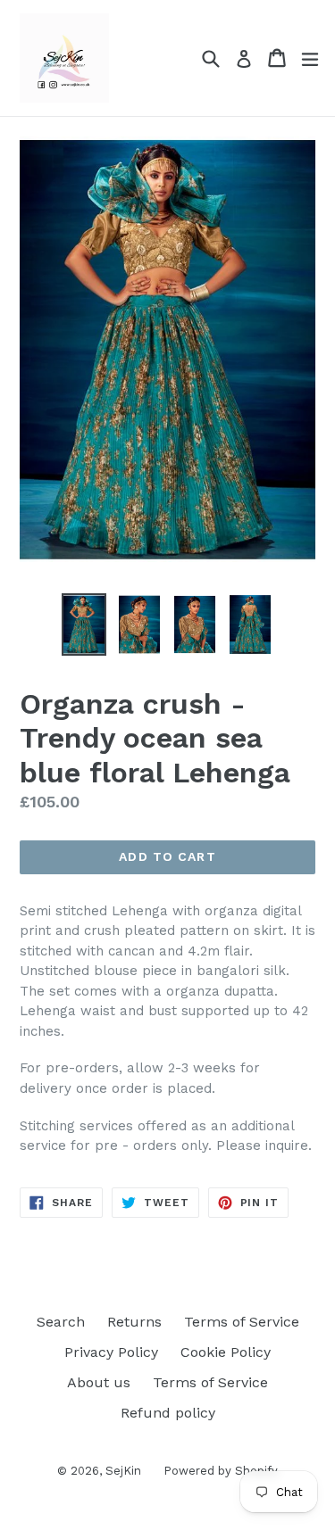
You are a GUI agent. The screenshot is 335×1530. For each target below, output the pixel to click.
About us (98, 1382)
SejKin (123, 1470)
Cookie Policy (225, 1352)
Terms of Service (241, 1321)
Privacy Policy (111, 1352)
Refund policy (168, 1412)
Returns (134, 1321)
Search (61, 1321)
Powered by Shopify (220, 1470)
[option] (84, 624)
